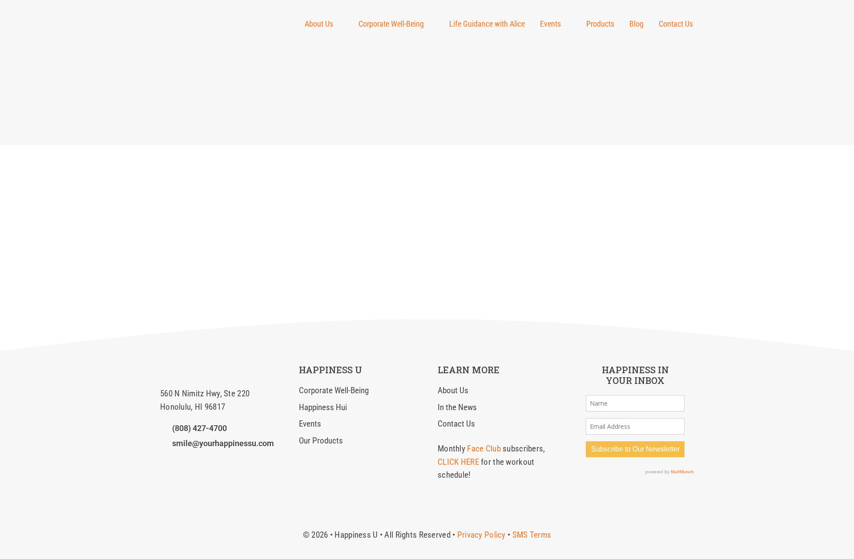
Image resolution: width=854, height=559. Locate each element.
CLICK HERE (458, 462)
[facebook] (163, 462)
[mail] (209, 462)
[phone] (224, 462)
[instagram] (178, 462)
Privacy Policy (481, 535)
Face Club (484, 448)
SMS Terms (532, 535)
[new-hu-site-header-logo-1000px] (208, 15)
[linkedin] (194, 462)
